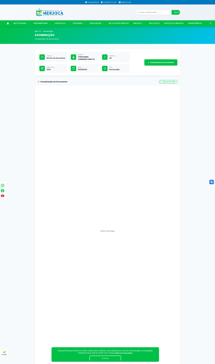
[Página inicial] (7, 23)
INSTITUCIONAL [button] (19, 23)
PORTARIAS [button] (78, 23)
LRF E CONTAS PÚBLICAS (119, 23)
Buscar (177, 12)
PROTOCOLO (154, 23)
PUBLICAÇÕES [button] (95, 23)
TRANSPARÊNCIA (195, 23)
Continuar (105, 358)
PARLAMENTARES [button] (41, 23)
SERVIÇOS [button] (137, 23)
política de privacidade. (123, 353)
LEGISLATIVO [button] (60, 23)
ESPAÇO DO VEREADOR (173, 23)
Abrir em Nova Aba (169, 82)
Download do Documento (162, 62)
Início (39, 31)
